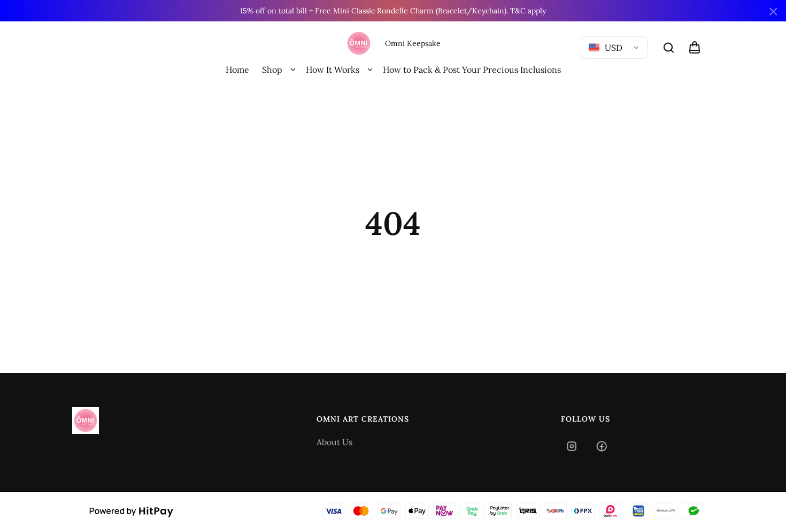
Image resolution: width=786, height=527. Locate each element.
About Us (334, 442)
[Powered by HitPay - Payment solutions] (131, 511)
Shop (272, 69)
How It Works (332, 69)
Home (237, 69)
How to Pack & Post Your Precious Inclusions (472, 69)
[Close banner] (773, 11)
